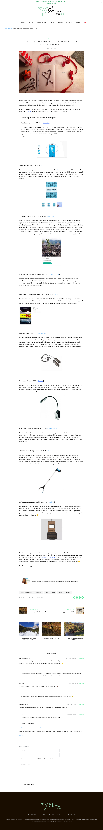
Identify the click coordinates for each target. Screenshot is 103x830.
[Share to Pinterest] (77, 597)
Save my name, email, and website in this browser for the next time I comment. (39, 758)
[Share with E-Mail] (83, 597)
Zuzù (42, 165)
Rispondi (81, 658)
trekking (68, 592)
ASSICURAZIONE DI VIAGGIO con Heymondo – (51, 1)
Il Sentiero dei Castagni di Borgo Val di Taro (74, 639)
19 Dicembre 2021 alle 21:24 (25, 729)
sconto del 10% (51, 3)
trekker (60, 592)
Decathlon (46, 123)
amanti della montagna (26, 592)
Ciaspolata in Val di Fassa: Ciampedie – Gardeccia (29, 639)
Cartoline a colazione (63, 170)
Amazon (40, 381)
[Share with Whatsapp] (80, 597)
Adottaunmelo (52, 428)
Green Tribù (55, 274)
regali (53, 592)
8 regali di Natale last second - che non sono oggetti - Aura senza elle (35, 727)
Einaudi (57, 294)
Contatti (79, 22)
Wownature (51, 216)
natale (46, 592)
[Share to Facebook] (74, 597)
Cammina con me (42, 22)
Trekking (31, 22)
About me (69, 22)
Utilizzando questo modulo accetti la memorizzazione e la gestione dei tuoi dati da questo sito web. (44, 778)
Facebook (52, 557)
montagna (38, 592)
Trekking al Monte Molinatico (51, 638)
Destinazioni (21, 22)
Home (6, 28)
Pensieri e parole (57, 22)
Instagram (44, 557)
